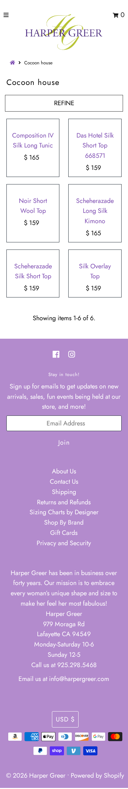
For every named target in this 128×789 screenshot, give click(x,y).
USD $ (65, 719)
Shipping (64, 492)
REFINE (64, 103)
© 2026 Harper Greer (35, 775)
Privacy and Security (64, 543)
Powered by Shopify (97, 775)
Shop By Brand (64, 522)
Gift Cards (64, 532)
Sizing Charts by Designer (64, 512)
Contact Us (64, 481)
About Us (64, 471)
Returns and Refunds (64, 502)
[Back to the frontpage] (13, 62)
